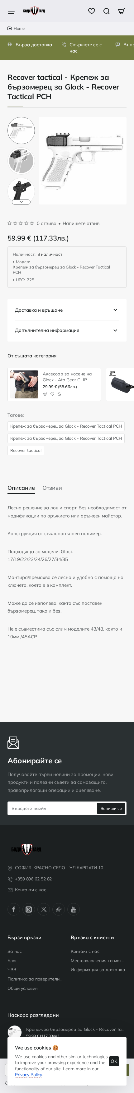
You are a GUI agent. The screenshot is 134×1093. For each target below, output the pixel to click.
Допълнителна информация (47, 330)
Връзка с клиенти (92, 937)
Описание (21, 487)
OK (114, 1061)
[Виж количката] (121, 11)
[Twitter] (43, 909)
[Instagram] (28, 909)
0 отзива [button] (46, 223)
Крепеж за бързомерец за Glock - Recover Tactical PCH (66, 426)
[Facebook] (13, 909)
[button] (21, 119)
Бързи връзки (24, 937)
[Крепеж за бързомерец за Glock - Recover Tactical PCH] (14, 1032)
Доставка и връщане (39, 310)
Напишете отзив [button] (81, 223)
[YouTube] (73, 909)
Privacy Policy (28, 1074)
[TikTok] (58, 909)
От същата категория (31, 356)
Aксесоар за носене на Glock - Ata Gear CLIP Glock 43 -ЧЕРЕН (67, 377)
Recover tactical (25, 450)
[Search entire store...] (106, 11)
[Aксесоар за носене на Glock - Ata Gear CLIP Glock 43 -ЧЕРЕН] (24, 384)
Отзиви (52, 487)
